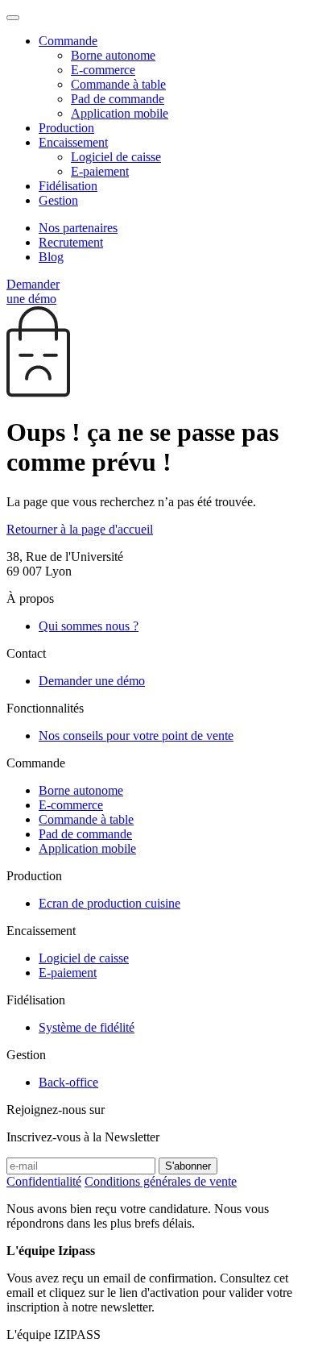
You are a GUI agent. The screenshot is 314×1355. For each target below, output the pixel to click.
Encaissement (73, 142)
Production (66, 128)
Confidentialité (43, 1181)
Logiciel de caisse (116, 157)
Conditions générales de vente (161, 1181)
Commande (68, 41)
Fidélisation (68, 186)
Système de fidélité (86, 1027)
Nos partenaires (78, 228)
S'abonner (188, 1166)
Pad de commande (117, 99)
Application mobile (119, 113)
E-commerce (103, 70)
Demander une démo (33, 291)
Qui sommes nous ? (88, 626)
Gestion (58, 200)
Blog (51, 257)
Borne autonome (113, 55)
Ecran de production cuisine (109, 903)
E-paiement (100, 171)
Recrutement (71, 242)
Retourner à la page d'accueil (79, 529)
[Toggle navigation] (12, 17)
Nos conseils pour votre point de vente (136, 735)
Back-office (68, 1082)
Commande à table (118, 84)
